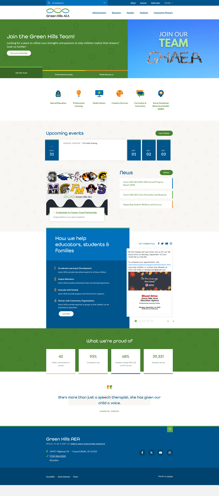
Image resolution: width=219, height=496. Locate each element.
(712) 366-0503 (58, 455)
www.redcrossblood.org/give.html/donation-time (149, 264)
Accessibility (50, 476)
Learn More (66, 314)
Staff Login (155, 2)
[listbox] (168, 3)
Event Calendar (164, 133)
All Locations (54, 460)
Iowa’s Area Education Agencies (87, 444)
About (133, 2)
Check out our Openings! (19, 53)
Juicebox (170, 476)
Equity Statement (64, 476)
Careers (143, 2)
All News (166, 172)
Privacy (75, 476)
